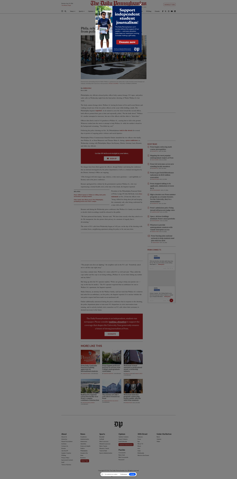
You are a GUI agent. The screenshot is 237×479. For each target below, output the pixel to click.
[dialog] (118, 239)
